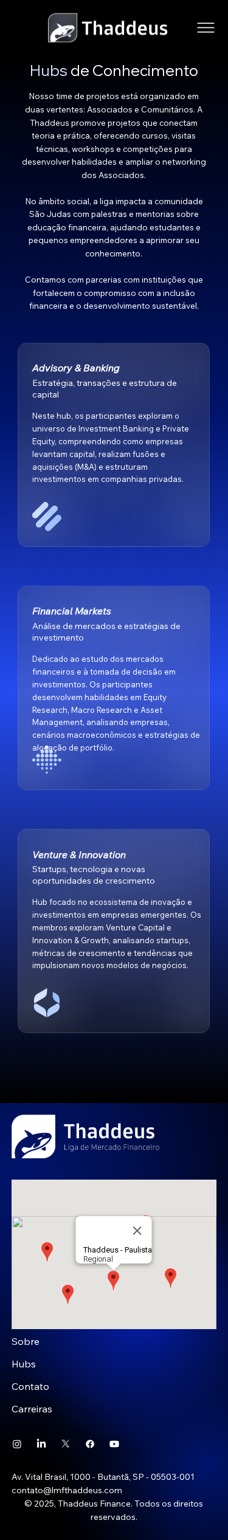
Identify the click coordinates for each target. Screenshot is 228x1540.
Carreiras (32, 1409)
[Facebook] (90, 1444)
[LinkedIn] (41, 1444)
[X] (65, 1444)
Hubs (24, 1364)
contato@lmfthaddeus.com (67, 1490)
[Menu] (206, 27)
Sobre (26, 1341)
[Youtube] (114, 1444)
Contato (30, 1386)
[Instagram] (17, 1444)
